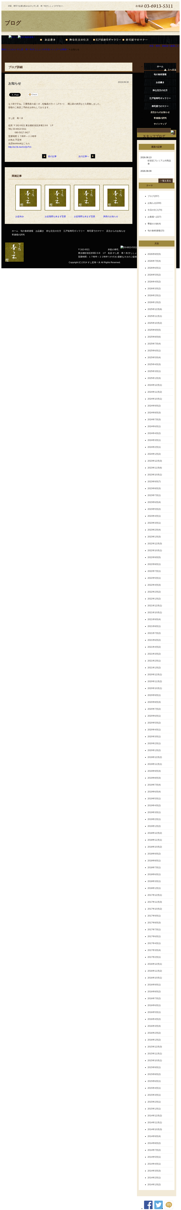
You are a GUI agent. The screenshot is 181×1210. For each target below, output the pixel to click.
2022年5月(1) (154, 578)
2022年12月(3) (155, 543)
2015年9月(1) (154, 1067)
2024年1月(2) (154, 454)
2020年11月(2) (155, 681)
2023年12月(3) (155, 461)
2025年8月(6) (154, 337)
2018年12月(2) (155, 833)
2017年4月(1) (154, 943)
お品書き (40, 231)
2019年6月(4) (154, 791)
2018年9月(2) (154, 853)
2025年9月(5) (154, 330)
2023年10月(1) (155, 474)
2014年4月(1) (154, 1164)
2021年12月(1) (155, 605)
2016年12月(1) (155, 964)
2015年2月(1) (154, 1102)
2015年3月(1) (154, 1095)
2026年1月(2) (154, 302)
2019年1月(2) (154, 826)
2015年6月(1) (154, 1081)
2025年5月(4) (154, 357)
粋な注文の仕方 (53, 231)
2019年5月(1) (154, 798)
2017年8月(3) (154, 922)
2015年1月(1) (154, 1109)
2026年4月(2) (154, 281)
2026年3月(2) (154, 288)
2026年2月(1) (154, 295)
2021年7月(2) (154, 633)
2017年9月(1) (154, 916)
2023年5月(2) (154, 509)
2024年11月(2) (155, 392)
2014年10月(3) (155, 1129)
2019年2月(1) (154, 819)
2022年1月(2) (154, 598)
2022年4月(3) (154, 585)
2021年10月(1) (155, 612)
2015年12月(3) (155, 1046)
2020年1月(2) (154, 750)
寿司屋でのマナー (95, 231)
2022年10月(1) (155, 550)
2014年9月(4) (154, 1136)
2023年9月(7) (154, 481)
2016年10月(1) (155, 978)
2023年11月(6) (155, 468)
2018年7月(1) (154, 867)
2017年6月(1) (154, 936)
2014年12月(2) (155, 1115)
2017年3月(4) (154, 950)
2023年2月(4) (154, 530)
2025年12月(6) (155, 309)
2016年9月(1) (154, 984)
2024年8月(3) (154, 412)
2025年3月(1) (154, 371)
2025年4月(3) (154, 364)
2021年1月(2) (154, 667)
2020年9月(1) (154, 695)
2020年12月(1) (155, 674)
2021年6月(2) (154, 640)
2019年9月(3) (154, 771)
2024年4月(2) (154, 433)
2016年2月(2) (154, 1033)
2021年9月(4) (154, 619)
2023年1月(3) (154, 536)
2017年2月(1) (154, 957)
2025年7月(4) (154, 343)
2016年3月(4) (154, 1026)
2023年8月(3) (154, 488)
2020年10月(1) (155, 688)
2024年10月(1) (155, 399)
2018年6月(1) (154, 874)
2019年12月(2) (155, 757)
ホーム (160, 66)
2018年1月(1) (154, 888)
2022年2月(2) (154, 592)
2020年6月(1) (154, 716)
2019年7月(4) (154, 785)
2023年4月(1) (154, 516)
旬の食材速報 (27, 231)
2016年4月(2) (154, 1019)
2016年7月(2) (154, 998)
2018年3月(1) (154, 881)
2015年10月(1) (155, 1060)
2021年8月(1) (154, 626)
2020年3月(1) (154, 736)
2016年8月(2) (154, 991)
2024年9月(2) (154, 406)
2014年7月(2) (154, 1150)
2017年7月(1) (154, 929)
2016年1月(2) (154, 1040)
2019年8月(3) (154, 778)
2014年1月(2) (154, 1184)
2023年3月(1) (154, 523)
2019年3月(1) (154, 812)
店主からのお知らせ (115, 231)
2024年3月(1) (154, 440)
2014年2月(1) (154, 1177)
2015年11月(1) (155, 1053)
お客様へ (64, 49)
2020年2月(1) (154, 743)
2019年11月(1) (155, 764)
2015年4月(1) (154, 1088)
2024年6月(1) (154, 426)
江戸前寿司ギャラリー (74, 231)
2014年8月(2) (154, 1143)
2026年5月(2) (154, 275)
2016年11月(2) (155, 971)
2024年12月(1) (155, 385)
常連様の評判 (18, 234)
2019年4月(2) (154, 805)
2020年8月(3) (154, 702)
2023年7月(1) (154, 495)
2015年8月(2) (154, 1074)
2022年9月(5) (154, 557)
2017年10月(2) (155, 909)
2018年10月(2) (155, 847)
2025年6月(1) (154, 350)
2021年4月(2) (154, 647)
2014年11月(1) (155, 1122)
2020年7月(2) (154, 709)
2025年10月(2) (155, 323)
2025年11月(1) (155, 316)
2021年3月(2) (154, 654)
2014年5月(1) (154, 1157)
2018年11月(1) (155, 840)
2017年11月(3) (155, 902)
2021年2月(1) (154, 661)
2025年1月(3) (154, 378)
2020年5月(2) (154, 723)
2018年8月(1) (154, 860)
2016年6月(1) (154, 1005)
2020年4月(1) (154, 729)
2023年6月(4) (154, 502)
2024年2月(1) (154, 447)
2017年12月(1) (155, 895)
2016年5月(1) (154, 1012)
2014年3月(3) (154, 1171)
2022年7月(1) (154, 571)
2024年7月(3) (154, 419)
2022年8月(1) (154, 564)
